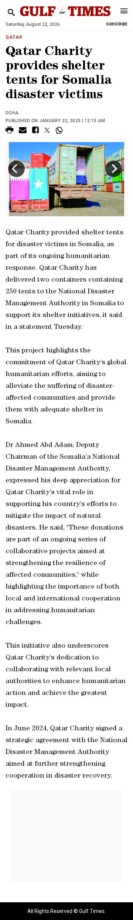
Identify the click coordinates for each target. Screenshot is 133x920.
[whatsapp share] (60, 130)
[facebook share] (35, 131)
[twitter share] (47, 130)
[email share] (23, 131)
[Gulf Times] (65, 18)
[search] (11, 12)
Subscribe (116, 24)
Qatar (14, 37)
